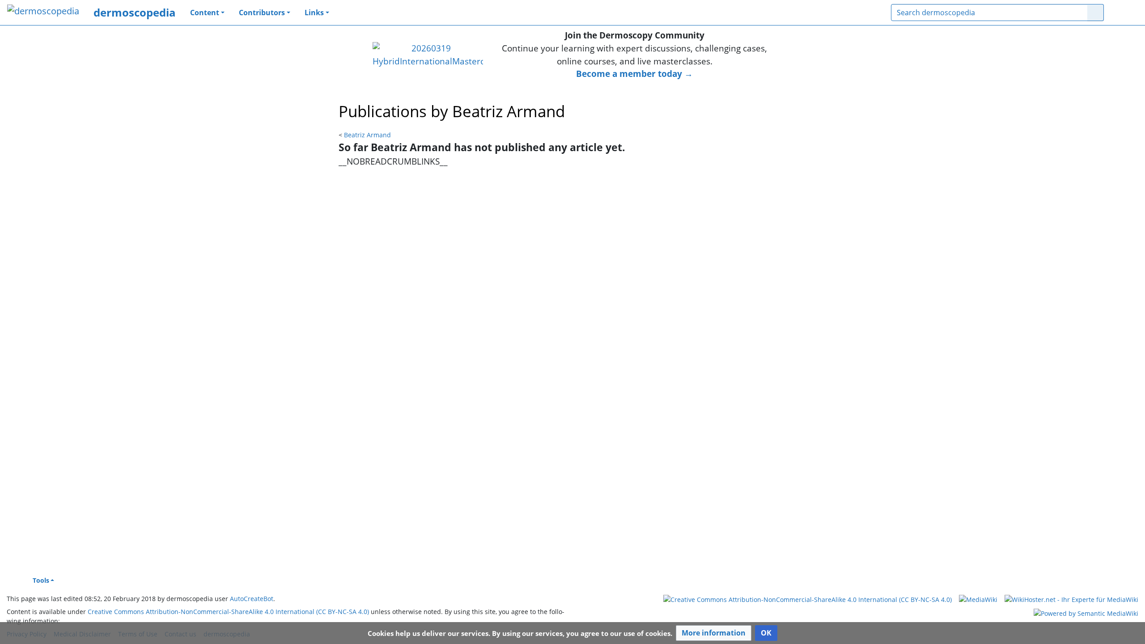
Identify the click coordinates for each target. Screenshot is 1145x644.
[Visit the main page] (43, 12)
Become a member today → (634, 74)
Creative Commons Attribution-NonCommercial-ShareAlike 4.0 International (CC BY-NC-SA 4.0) (228, 611)
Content (204, 12)
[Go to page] (1095, 12)
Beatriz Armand (367, 135)
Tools (41, 580)
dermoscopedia (134, 12)
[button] (713, 633)
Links (314, 12)
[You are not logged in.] (1124, 12)
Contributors (262, 12)
